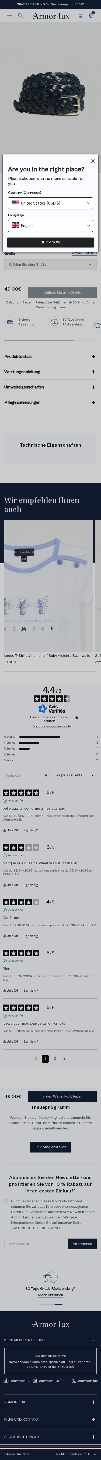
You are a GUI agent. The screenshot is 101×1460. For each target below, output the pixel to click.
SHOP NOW (51, 242)
